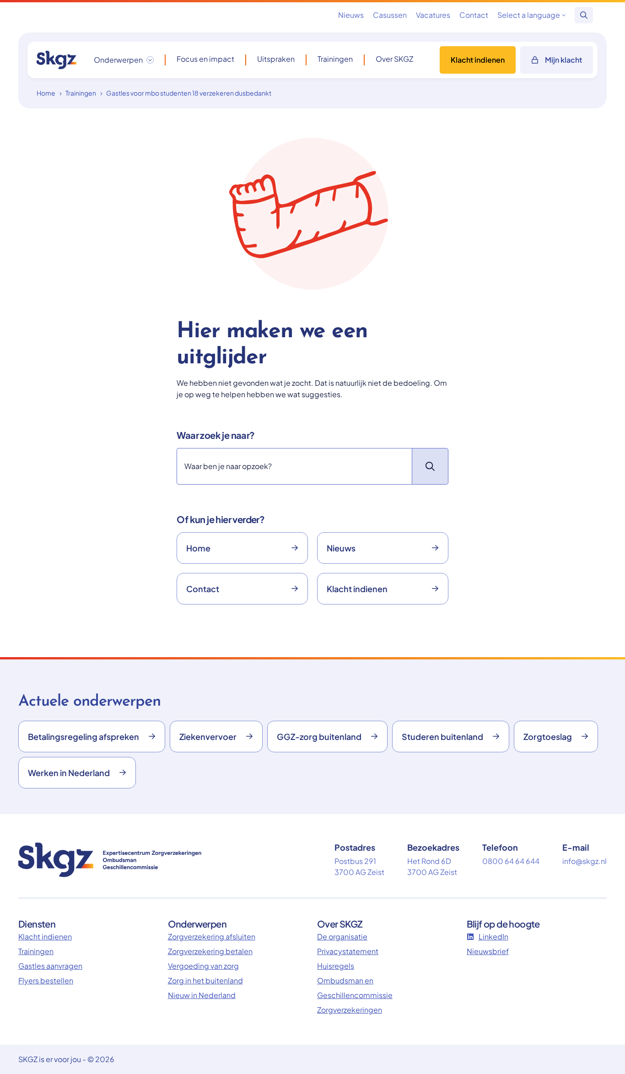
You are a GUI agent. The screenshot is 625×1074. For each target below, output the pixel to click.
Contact (473, 15)
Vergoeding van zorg (203, 966)
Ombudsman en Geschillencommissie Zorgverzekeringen (355, 995)
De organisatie (342, 936)
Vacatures (433, 15)
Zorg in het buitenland (205, 980)
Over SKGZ (394, 59)
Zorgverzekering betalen (210, 951)
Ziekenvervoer (208, 736)
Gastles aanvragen (50, 966)
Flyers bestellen (45, 980)
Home (46, 93)
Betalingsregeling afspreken (83, 736)
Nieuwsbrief (488, 951)
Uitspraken (276, 59)
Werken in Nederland (69, 772)
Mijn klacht (563, 60)
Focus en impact (205, 59)
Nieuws (351, 15)
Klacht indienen (478, 60)
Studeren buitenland (442, 736)
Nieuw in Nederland (202, 995)
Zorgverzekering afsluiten (211, 936)
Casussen (390, 15)
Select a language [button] (528, 15)
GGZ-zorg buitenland (319, 736)
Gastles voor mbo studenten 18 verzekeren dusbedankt (188, 93)
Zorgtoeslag (547, 736)
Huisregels (335, 966)
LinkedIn (493, 936)
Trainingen (335, 59)
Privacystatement (347, 951)
